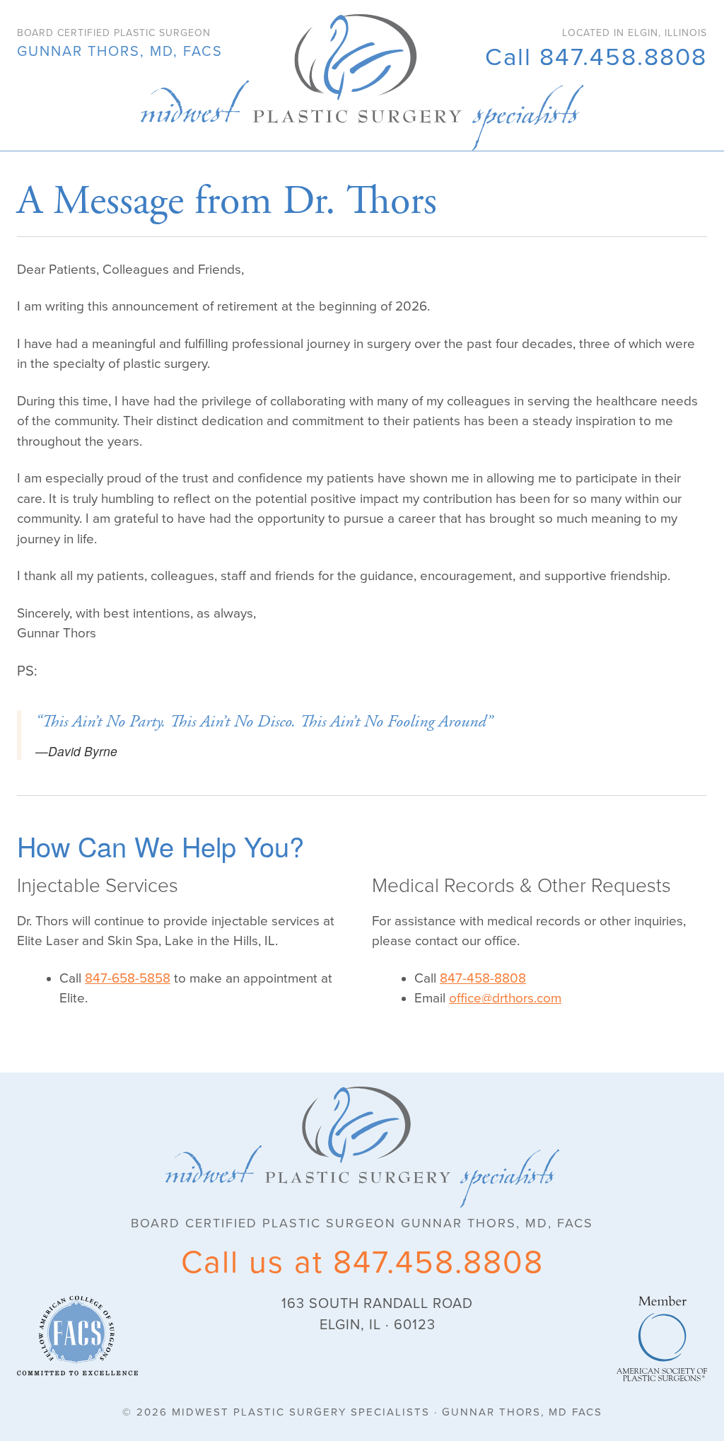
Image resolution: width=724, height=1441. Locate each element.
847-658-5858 (127, 978)
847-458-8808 (483, 978)
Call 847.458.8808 (596, 57)
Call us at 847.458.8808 (362, 1263)
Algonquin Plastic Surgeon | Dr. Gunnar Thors (362, 82)
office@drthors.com (505, 998)
